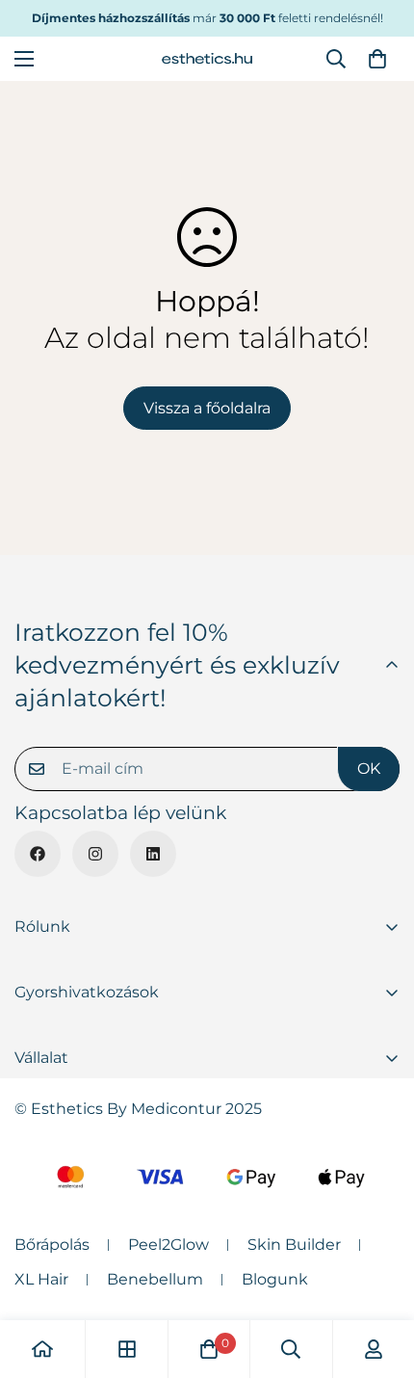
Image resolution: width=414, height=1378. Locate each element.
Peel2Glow (168, 1244)
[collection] (127, 1349)
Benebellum (155, 1279)
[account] (373, 1349)
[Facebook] (37, 854)
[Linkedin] (153, 854)
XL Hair (41, 1279)
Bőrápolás (52, 1244)
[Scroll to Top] (379, 1276)
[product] (42, 1349)
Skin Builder (294, 1244)
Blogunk (275, 1279)
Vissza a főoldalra (207, 408)
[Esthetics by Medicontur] (207, 59)
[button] (377, 59)
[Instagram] (95, 854)
